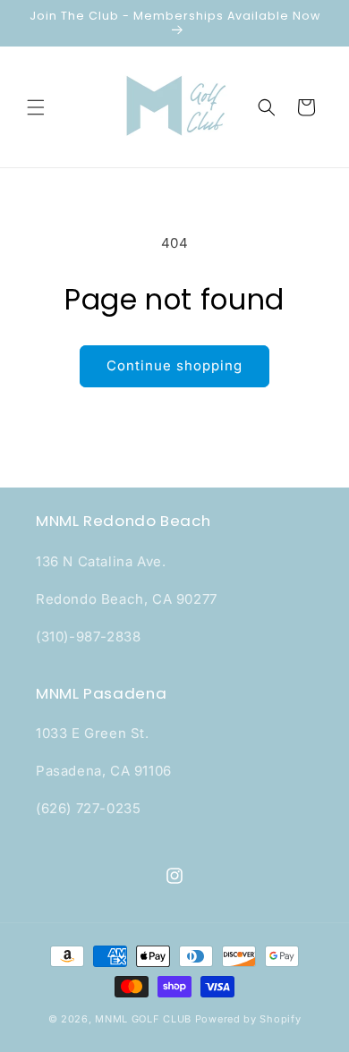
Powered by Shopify (248, 1019)
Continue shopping (174, 365)
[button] (35, 107)
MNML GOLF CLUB (143, 1019)
